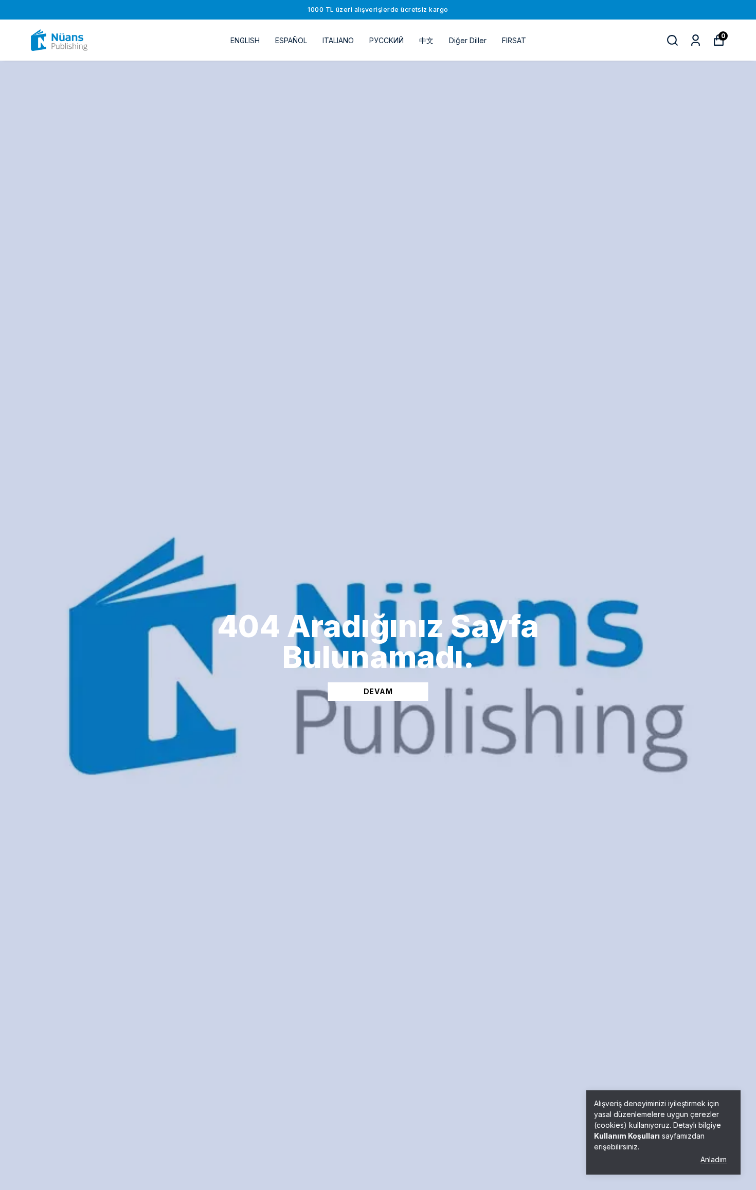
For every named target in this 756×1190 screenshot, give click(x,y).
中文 (426, 40)
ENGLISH (245, 40)
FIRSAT (514, 40)
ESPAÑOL (291, 40)
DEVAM (378, 691)
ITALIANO (338, 40)
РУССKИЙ (386, 40)
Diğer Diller (468, 40)
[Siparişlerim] (695, 40)
